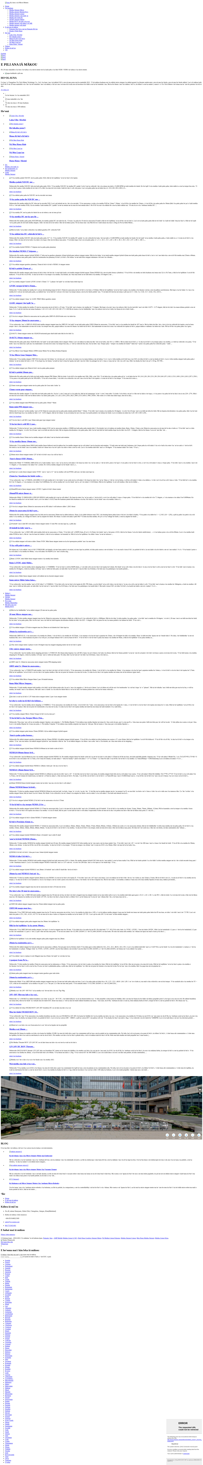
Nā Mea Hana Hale (15, 40)
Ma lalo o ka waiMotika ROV (10, 605)
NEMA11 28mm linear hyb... (22, 770)
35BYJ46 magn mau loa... (20, 908)
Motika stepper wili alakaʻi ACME (20, 23)
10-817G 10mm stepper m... (21, 338)
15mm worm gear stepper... (21, 389)
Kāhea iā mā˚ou (10, 48)
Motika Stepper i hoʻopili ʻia (18, 16)
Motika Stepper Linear (16, 14)
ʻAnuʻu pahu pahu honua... (21, 735)
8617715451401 (10, 1225)
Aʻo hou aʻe (5, 90)
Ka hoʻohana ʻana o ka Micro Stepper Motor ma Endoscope (30, 1156)
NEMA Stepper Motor (16, 19)
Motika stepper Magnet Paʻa (18, 12)
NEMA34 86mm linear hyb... (22, 752)
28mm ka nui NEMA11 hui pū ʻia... (24, 873)
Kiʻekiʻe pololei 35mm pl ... (21, 268)
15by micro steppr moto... (20, 649)
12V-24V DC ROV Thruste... (21, 1046)
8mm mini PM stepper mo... (21, 407)
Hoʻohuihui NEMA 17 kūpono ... (23, 251)
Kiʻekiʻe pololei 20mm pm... (21, 372)
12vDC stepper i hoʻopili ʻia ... (22, 303)
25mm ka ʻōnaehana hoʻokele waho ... (26, 476)
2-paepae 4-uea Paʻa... (19, 960)
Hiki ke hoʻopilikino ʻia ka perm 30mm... (27, 925)
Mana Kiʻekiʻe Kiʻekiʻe (17, 38)
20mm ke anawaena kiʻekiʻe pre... (24, 510)
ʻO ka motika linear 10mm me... (23, 441)
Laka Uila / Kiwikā (15, 35)
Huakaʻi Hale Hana (15, 31)
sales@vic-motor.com (12, 1222)
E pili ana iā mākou (11, 27)
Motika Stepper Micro (16, 10)
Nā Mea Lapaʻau (15, 42)
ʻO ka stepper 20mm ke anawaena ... (25, 320)
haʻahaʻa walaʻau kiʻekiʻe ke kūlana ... (26, 701)
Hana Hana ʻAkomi (16, 44)
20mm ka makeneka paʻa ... (21, 631)
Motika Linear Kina (161, 1238)
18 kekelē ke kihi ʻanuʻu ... (20, 528)
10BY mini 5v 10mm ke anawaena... (25, 666)
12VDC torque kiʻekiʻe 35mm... (23, 286)
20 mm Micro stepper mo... (21, 614)
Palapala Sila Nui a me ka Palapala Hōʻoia (23, 29)
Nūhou (7, 46)
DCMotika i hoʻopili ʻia (11, 166)
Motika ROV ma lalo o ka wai (19, 21)
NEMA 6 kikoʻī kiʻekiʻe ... (20, 856)
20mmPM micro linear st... (20, 493)
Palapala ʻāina (47, 1238)
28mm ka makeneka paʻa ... (21, 943)
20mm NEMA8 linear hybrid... (22, 787)
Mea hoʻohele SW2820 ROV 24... (23, 1012)
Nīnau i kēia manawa (8, 1234)
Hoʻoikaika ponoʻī (15, 37)
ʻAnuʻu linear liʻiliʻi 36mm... (21, 459)
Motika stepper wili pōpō (17, 25)
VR (6, 50)
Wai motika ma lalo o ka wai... (22, 1064)
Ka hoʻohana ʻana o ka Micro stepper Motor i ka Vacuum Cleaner (33, 1169)
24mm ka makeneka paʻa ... (21, 977)
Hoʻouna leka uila (7, 1242)
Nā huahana (9, 8)
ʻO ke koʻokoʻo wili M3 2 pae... (22, 424)
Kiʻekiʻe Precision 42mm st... (21, 822)
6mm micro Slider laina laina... (22, 580)
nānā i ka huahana (15, 192)
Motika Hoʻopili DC (16, 18)
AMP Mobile (58, 1238)
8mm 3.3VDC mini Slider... (21, 563)
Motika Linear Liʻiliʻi (70, 1238)
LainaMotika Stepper (10, 173)
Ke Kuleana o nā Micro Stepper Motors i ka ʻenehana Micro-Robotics (34, 1183)
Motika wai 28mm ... (18, 1029)
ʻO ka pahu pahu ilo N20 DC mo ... (24, 199)
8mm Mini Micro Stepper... (21, 683)
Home (7, 6)
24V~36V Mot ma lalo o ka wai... (23, 994)
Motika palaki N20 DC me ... (21, 182)
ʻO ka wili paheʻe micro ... (20, 545)
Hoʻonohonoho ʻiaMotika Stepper (11, 169)
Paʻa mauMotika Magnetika (11, 602)
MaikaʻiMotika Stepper (10, 594)
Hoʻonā (7, 33)
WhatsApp (4, 1244)
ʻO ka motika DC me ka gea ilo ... (23, 216)
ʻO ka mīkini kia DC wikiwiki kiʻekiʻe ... (26, 234)
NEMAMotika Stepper (10, 598)
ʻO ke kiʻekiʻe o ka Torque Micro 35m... (26, 718)
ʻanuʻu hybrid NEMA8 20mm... (23, 839)
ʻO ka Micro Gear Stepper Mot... (23, 355)
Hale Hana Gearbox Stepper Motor (89, 1238)
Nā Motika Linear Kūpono (111, 1238)
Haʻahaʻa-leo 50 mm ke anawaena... (25, 891)
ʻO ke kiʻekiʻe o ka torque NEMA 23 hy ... (27, 804)
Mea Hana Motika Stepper (145, 1238)
